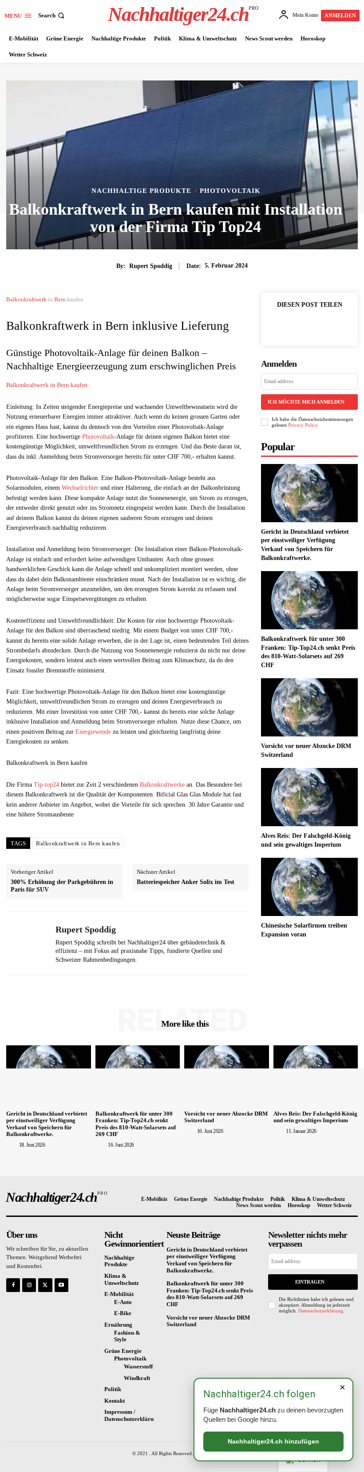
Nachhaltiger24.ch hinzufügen (273, 1441)
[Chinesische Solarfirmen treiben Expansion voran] (309, 887)
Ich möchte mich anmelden (306, 401)
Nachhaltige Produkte (141, 191)
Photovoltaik (230, 191)
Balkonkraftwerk (26, 299)
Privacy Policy (302, 425)
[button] (52, 15)
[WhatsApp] (337, 325)
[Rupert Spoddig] (27, 943)
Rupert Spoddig (150, 266)
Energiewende (93, 731)
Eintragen (309, 1281)
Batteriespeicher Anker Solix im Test (185, 882)
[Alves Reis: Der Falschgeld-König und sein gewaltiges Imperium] (309, 797)
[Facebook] (276, 325)
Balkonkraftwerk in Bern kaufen (78, 843)
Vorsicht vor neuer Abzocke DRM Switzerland (208, 1321)
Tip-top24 (46, 784)
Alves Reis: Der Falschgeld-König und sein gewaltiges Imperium (315, 1117)
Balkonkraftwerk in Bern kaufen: (47, 385)
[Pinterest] (317, 325)
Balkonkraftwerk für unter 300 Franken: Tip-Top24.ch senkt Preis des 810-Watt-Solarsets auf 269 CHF (135, 1124)
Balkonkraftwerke (162, 784)
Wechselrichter (80, 487)
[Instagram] (29, 1285)
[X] (296, 325)
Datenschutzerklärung (320, 1310)
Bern (60, 299)
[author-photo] (12, 1144)
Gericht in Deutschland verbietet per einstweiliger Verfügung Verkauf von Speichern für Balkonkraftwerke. (46, 1124)
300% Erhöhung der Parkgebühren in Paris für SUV (62, 886)
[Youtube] (61, 1285)
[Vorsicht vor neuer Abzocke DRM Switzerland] (309, 707)
